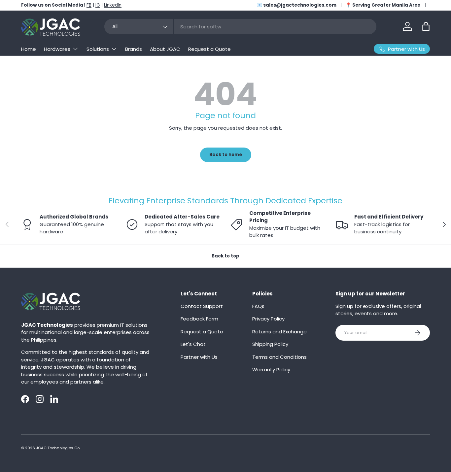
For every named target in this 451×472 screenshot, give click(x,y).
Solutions (98, 49)
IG (97, 5)
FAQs (258, 306)
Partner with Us (199, 357)
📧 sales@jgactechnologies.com (296, 5)
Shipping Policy (270, 344)
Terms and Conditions (279, 357)
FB (89, 5)
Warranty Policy (271, 369)
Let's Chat (193, 344)
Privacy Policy (268, 318)
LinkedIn (112, 5)
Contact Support (202, 306)
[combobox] (240, 26)
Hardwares (57, 49)
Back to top (225, 256)
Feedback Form (199, 318)
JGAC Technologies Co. (58, 448)
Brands (133, 49)
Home (28, 49)
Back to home (225, 155)
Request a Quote (209, 49)
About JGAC (165, 49)
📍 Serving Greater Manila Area (383, 5)
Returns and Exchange (279, 331)
